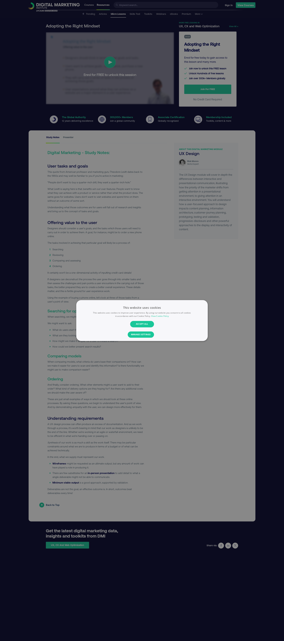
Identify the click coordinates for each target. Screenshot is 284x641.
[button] (142, 334)
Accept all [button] (142, 324)
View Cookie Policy (160, 316)
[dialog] (142, 320)
